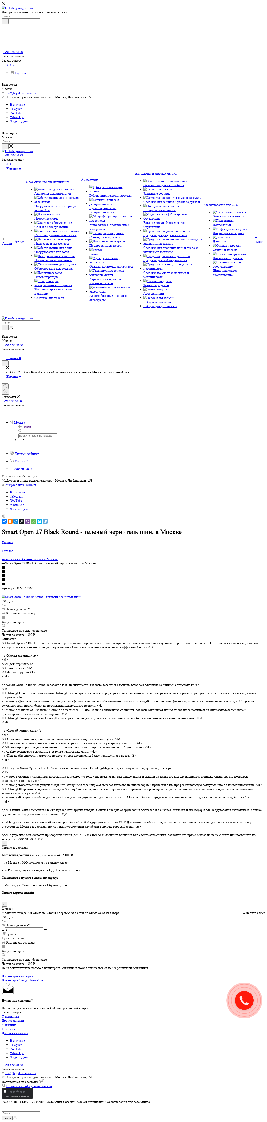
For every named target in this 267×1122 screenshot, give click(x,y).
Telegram (16, 109)
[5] (133, 584)
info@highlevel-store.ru (20, 93)
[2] (133, 572)
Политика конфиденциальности (29, 1086)
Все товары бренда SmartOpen (23, 980)
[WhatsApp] (33, 521)
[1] (133, 567)
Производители (13, 1021)
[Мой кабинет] (3, 354)
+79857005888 (13, 52)
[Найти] (5, 21)
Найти (7, 1118)
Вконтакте (17, 105)
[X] (21, 521)
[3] (133, 576)
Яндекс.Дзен (19, 121)
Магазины (9, 1025)
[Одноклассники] (10, 521)
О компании (10, 1016)
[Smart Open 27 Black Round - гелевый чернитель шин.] (41, 597)
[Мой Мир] (15, 521)
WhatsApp (17, 117)
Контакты (9, 1029)
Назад (27, 427)
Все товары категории (17, 976)
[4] (133, 580)
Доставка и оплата (15, 1033)
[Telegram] (45, 521)
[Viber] (27, 521)
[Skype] (39, 521)
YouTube (16, 113)
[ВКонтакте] (4, 521)
